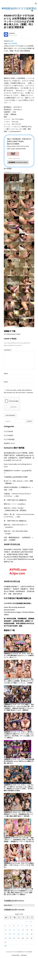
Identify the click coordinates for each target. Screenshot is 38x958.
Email (5, 382)
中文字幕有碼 (8, 431)
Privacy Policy (15, 955)
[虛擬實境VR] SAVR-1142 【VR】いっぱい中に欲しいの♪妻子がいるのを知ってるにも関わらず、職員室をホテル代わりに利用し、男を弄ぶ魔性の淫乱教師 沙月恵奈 (19, 787)
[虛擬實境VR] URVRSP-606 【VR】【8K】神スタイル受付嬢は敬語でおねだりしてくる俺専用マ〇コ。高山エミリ (19, 655)
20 (18, 934)
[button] (32, 10)
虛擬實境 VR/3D (9, 443)
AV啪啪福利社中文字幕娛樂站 (24, 952)
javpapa (12, 33)
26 (14, 938)
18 (10, 934)
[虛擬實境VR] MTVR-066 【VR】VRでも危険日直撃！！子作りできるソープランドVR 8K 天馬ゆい (19, 865)
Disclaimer (24, 955)
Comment (8, 350)
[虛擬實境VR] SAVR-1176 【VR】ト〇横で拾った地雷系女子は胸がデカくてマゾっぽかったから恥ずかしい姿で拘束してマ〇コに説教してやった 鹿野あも (19, 734)
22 (27, 934)
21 (23, 934)
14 (23, 930)
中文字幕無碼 (8, 435)
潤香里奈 (14, 43)
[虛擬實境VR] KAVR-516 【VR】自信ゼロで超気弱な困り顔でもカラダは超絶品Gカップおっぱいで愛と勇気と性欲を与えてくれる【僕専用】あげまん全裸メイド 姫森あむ (18, 891)
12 (14, 930)
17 (5, 934)
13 (18, 930)
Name (6, 373)
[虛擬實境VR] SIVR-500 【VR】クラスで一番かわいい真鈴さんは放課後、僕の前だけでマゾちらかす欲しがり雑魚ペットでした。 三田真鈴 (19, 681)
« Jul (5, 946)
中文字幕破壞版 (9, 439)
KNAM (9, 43)
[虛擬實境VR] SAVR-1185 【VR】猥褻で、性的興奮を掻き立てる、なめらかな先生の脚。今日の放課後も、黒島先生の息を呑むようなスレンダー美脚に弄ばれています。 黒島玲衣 (19, 707)
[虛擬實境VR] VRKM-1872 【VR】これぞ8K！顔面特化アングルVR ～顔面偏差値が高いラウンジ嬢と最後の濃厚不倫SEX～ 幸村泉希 (18, 814)
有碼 (11, 41)
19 (14, 934)
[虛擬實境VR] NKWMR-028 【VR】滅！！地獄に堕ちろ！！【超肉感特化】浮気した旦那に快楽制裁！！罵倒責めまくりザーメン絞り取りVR (19, 839)
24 (5, 938)
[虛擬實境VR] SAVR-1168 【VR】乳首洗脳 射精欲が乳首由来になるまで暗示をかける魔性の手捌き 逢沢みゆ (19, 761)
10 (5, 930)
